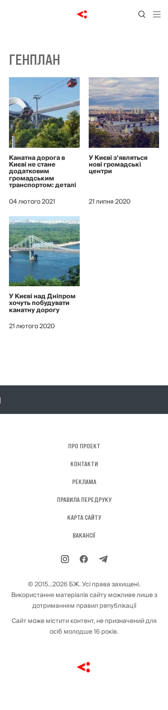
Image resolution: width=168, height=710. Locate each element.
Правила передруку (84, 499)
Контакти (84, 464)
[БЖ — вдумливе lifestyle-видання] (84, 14)
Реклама (84, 481)
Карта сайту (84, 517)
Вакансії (84, 535)
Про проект (84, 446)
